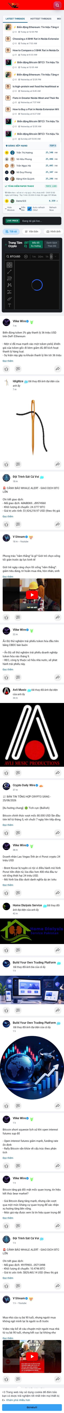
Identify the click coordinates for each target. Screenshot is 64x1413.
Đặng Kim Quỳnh (25, 178)
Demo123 (21, 201)
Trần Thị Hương (24, 152)
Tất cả (13, 231)
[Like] (32, 369)
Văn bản (33, 231)
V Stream (19, 536)
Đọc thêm (8, 361)
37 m (15, 790)
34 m (15, 698)
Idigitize (18, 381)
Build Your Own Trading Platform (34, 962)
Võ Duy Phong (24, 172)
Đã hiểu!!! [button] (32, 1407)
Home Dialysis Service (27, 905)
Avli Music (19, 689)
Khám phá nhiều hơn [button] (18, 1399)
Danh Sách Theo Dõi (52, 244)
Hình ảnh (55, 231)
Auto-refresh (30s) (39, 208)
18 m (15, 481)
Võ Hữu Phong (24, 159)
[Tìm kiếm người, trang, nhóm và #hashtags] (57, 5)
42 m (15, 913)
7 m (15, 326)
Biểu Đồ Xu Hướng (36, 244)
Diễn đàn (23, 208)
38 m (15, 850)
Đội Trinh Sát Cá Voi (26, 476)
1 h (14, 971)
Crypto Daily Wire (24, 785)
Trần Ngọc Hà (23, 165)
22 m (15, 634)
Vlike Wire (19, 321)
